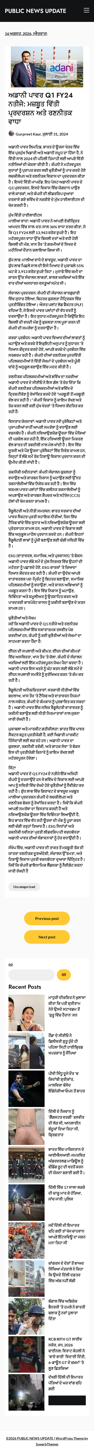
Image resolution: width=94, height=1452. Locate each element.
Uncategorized (24, 887)
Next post (47, 937)
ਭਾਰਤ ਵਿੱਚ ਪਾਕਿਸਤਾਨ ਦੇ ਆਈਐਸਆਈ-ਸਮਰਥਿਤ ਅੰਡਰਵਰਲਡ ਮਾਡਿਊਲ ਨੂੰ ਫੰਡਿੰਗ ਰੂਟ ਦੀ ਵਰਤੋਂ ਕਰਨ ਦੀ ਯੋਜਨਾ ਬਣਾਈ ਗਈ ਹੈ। (66, 1161)
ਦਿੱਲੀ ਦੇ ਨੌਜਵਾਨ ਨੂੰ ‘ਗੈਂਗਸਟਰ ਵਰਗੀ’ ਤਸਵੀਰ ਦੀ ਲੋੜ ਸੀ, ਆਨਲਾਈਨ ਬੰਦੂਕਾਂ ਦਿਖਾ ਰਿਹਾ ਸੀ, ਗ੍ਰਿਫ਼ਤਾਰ (66, 1123)
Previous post (47, 918)
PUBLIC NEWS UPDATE (35, 11)
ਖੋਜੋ (10, 965)
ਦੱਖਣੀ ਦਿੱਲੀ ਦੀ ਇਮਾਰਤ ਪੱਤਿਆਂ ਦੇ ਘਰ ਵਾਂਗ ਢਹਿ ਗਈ (65, 1383)
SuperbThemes (47, 1444)
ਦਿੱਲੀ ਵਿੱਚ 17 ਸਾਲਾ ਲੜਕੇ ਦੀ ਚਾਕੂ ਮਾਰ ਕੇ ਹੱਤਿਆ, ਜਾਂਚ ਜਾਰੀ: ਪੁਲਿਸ (66, 1193)
